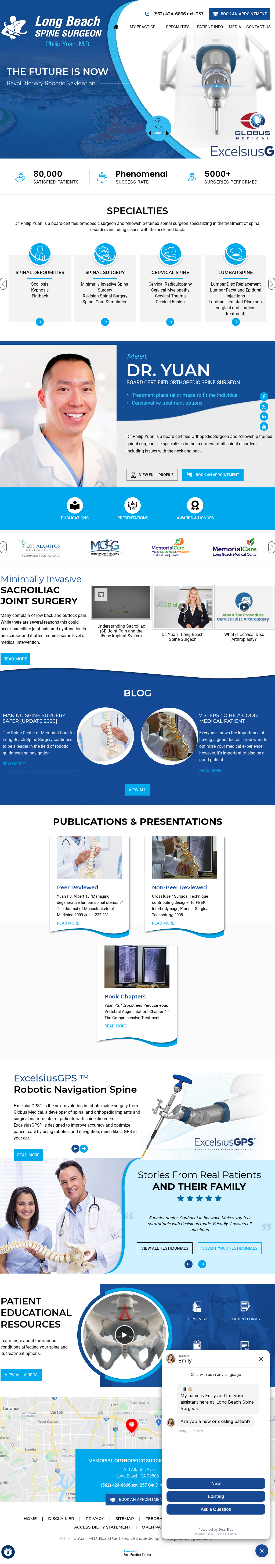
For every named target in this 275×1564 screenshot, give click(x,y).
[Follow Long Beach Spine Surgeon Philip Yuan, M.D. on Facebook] (264, 396)
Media (235, 26)
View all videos (21, 1374)
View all (137, 790)
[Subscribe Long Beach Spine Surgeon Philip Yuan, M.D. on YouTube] (264, 426)
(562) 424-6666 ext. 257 (178, 13)
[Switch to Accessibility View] (8, 1552)
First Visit (198, 1319)
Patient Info (210, 26)
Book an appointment (217, 475)
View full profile (156, 475)
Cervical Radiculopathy (105, 284)
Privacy (95, 1518)
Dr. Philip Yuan (28, 223)
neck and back (170, 229)
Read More (15, 658)
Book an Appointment (244, 14)
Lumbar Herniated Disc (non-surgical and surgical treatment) (170, 307)
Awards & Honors (195, 518)
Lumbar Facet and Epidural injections (170, 293)
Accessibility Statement (102, 1527)
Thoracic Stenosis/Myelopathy (235, 287)
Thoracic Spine (235, 272)
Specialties (178, 26)
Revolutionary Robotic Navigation (51, 83)
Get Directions (161, 1485)
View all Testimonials (164, 1248)
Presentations (132, 518)
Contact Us (258, 26)
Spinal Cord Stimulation (39, 301)
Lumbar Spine (170, 272)
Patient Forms (246, 1319)
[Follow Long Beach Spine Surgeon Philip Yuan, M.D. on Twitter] (264, 406)
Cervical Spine (105, 272)
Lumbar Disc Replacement (170, 284)
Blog (137, 693)
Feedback (156, 1518)
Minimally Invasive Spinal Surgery (40, 287)
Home (116, 27)
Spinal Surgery (40, 272)
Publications (75, 518)
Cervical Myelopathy (105, 290)
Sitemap (124, 1518)
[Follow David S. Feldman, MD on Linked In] (264, 416)
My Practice (142, 26)
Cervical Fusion (105, 301)
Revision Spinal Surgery (39, 296)
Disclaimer (61, 1518)
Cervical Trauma (105, 296)
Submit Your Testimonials (229, 1248)
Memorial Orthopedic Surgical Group (137, 1460)
